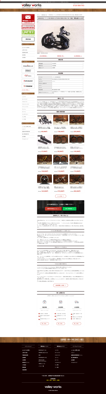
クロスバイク (24, 101)
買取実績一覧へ (60, 55)
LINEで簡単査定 (68, 208)
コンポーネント (25, 114)
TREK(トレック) (42, 363)
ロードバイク (24, 99)
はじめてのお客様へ (26, 47)
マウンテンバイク (25, 104)
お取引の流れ (56, 10)
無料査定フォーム (25, 362)
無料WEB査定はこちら (52, 208)
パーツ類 (24, 119)
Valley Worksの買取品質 (42, 10)
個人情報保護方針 (25, 134)
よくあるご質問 (69, 10)
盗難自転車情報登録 (26, 131)
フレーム (24, 109)
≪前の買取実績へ (43, 55)
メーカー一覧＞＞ (26, 89)
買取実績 (63, 10)
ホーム (35, 10)
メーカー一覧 (41, 366)
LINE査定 (24, 364)
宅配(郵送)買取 (25, 52)
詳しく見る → (44, 323)
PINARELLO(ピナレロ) (43, 352)
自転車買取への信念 (60, 285)
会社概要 (24, 136)
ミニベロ (24, 96)
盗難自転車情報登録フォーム (76, 355)
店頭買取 (24, 55)
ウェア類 (24, 116)
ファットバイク (25, 106)
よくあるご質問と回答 (26, 126)
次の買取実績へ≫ (78, 55)
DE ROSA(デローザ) (43, 357)
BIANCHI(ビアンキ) (42, 350)
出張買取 (24, 57)
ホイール (24, 111)
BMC (40, 355)
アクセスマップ (25, 139)
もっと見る (59, 196)
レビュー (50, 10)
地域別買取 (24, 369)
